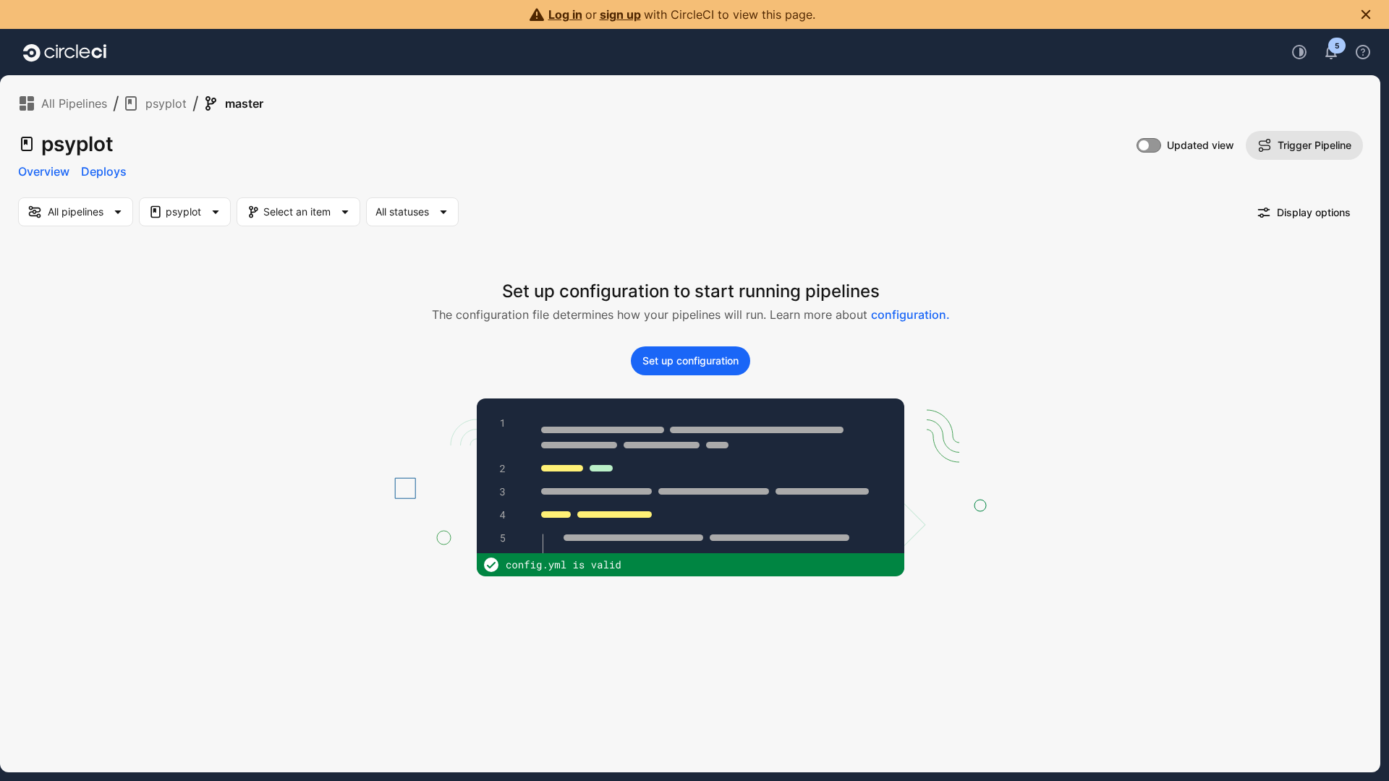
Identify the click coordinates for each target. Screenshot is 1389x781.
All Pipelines (74, 103)
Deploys (104, 171)
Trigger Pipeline (1314, 145)
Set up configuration (690, 360)
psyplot (166, 103)
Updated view (1200, 145)
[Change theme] (1299, 52)
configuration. (910, 314)
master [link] (244, 103)
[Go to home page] (65, 52)
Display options (1314, 212)
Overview (43, 171)
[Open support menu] (1362, 52)
